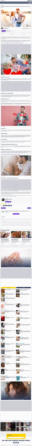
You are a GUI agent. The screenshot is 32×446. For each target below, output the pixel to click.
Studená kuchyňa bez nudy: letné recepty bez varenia (25, 371)
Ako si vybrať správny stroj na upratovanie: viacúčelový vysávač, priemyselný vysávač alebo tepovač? (25, 351)
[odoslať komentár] (29, 225)
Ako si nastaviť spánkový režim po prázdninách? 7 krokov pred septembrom (25, 294)
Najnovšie (23, 287)
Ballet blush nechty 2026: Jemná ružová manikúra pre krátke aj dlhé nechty (10, 304)
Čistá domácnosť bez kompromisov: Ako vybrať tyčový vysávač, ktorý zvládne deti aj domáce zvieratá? (10, 377)
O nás (3, 440)
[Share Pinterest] (8, 205)
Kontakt (6, 440)
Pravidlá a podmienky (15, 440)
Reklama (10, 440)
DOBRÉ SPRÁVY (7, 336)
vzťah (23, 94)
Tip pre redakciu (28, 440)
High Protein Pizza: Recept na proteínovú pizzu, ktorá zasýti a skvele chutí (10, 294)
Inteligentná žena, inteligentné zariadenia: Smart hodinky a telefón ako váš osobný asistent (25, 332)
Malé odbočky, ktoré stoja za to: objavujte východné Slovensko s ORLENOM (10, 337)
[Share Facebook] (3, 205)
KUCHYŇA (6, 369)
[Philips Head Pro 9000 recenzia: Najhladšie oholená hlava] (27, 424)
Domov (1, 5)
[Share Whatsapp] (5, 205)
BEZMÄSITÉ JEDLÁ (22, 369)
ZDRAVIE (11, 2)
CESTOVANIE (27, 2)
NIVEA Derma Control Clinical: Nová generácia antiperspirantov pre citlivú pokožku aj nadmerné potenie (24, 338)
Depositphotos (3, 126)
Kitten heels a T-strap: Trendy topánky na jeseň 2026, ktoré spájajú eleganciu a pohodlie (25, 305)
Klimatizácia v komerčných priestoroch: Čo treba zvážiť (25, 357)
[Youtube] (28, 0)
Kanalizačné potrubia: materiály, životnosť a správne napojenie (10, 363)
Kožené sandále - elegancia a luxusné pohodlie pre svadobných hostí (24, 311)
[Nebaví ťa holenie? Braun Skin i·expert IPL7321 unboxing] (20, 429)
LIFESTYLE (8, 2)
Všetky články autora (8, 201)
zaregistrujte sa (17, 211)
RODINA (19, 2)
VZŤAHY (14, 2)
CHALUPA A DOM (7, 362)
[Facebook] (27, 0)
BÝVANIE (24, 2)
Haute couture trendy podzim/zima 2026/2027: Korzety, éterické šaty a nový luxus (10, 324)
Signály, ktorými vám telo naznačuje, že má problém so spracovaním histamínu (25, 318)
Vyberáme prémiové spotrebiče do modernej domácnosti (10, 370)
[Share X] (6, 205)
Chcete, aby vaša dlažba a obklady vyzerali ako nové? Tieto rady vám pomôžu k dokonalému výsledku (10, 351)
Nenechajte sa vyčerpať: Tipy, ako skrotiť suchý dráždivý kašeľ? (10, 330)
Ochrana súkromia (21, 440)
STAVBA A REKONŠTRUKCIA (23, 356)
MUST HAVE (21, 310)
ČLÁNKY (6, 329)
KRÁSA (2, 2)
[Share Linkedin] (9, 205)
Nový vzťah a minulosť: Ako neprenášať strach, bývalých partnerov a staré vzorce (10, 298)
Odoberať (23, 437)
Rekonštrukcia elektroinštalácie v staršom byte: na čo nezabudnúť (10, 357)
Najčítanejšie (8, 287)
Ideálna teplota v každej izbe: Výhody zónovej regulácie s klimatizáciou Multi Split (25, 364)
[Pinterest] (31, 0)
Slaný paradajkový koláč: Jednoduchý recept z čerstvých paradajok (10, 289)
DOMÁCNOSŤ (6, 349)
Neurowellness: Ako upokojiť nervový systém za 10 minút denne (24, 290)
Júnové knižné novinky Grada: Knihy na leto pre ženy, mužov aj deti (25, 377)
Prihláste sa (6, 210)
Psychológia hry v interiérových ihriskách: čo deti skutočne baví (10, 344)
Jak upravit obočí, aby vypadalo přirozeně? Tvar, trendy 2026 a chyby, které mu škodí (25, 324)
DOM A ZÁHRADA (22, 343)
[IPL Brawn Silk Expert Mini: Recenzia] (27, 429)
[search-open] (31, 2)
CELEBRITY (4, 2)
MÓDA (22, 2)
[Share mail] (11, 205)
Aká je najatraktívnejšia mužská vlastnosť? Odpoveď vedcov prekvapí (11, 154)
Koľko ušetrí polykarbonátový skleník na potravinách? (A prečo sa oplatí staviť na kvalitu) (25, 345)
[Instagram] (13, 442)
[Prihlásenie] (29, 2)
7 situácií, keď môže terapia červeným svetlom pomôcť (9, 317)
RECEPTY (16, 2)
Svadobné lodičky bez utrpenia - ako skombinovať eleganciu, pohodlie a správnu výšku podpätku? (10, 311)
